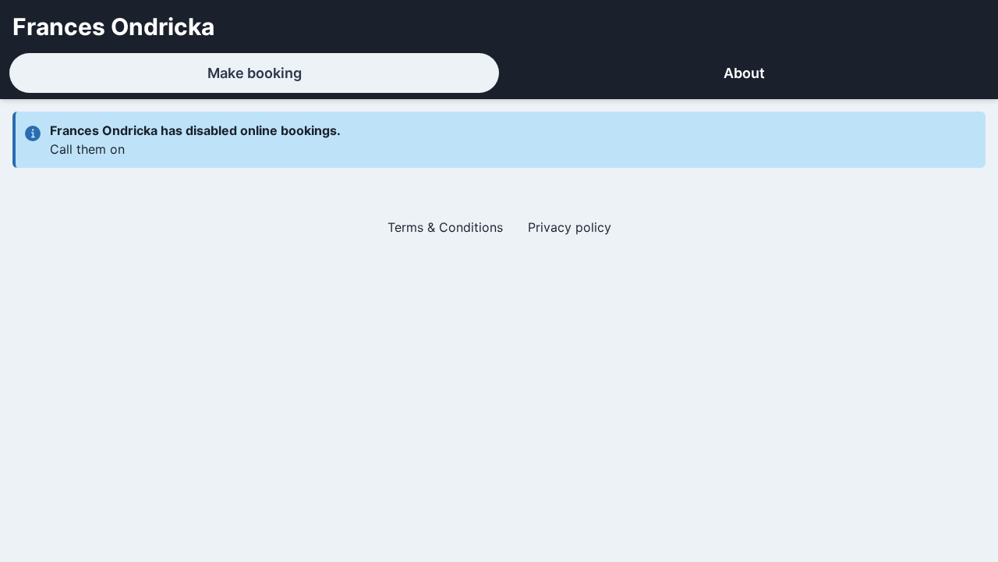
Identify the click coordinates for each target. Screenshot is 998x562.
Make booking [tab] (254, 73)
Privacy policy (569, 227)
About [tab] (744, 73)
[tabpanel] (499, 180)
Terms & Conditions (445, 227)
